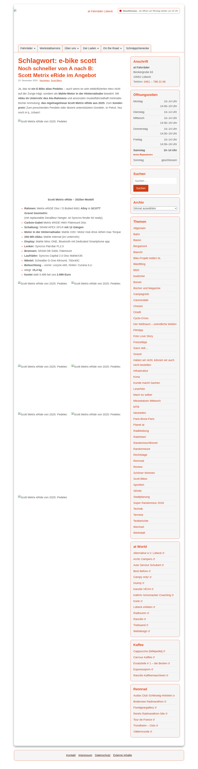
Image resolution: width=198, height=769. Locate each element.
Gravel (137, 354)
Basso (137, 240)
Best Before (140, 571)
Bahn (136, 234)
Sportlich (138, 484)
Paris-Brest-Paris (143, 418)
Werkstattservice (50, 48)
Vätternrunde (141, 731)
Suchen (141, 188)
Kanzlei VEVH (142, 589)
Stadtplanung (141, 496)
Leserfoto (139, 388)
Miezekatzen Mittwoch (147, 400)
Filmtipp (138, 330)
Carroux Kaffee (142, 657)
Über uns (70, 48)
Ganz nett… (140, 348)
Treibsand (139, 625)
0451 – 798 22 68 (155, 81)
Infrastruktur (140, 370)
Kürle (136, 601)
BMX (136, 270)
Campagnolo (141, 294)
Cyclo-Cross (140, 318)
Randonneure (141, 448)
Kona (136, 376)
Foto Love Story (143, 336)
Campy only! (141, 577)
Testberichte (140, 520)
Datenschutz (102, 755)
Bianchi (137, 252)
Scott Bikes (56, 80)
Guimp (137, 583)
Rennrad (138, 460)
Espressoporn (142, 669)
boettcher (139, 276)
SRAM (137, 490)
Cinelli (137, 312)
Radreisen (139, 436)
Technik (138, 508)
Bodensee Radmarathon (148, 701)
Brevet (137, 282)
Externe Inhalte (122, 755)
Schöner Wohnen (144, 472)
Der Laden (89, 48)
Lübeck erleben (142, 607)
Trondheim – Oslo (144, 725)
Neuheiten (45, 80)
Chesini (138, 306)
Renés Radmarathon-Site (149, 713)
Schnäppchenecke (137, 48)
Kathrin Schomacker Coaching (152, 595)
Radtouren (139, 613)
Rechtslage (140, 454)
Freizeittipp (140, 342)
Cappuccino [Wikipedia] (147, 651)
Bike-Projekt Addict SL (147, 258)
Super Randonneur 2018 (148, 502)
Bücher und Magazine (146, 288)
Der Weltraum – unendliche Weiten (154, 324)
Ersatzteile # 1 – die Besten (150, 663)
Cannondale (140, 300)
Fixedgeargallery (143, 707)
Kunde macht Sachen (146, 382)
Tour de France (142, 719)
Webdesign (140, 631)
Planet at (138, 424)
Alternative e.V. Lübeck (147, 553)
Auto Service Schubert (147, 565)
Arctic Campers (142, 559)
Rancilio (138, 619)
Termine (138, 514)
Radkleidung (141, 430)
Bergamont (140, 246)
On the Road (111, 48)
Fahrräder (26, 48)
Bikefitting (139, 264)
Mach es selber (142, 394)
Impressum (85, 755)
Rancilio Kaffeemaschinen (149, 675)
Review (137, 466)
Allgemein (139, 228)
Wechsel (138, 526)
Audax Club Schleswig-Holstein (152, 695)
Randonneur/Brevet (145, 442)
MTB (136, 406)
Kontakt (71, 755)
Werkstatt (139, 532)
